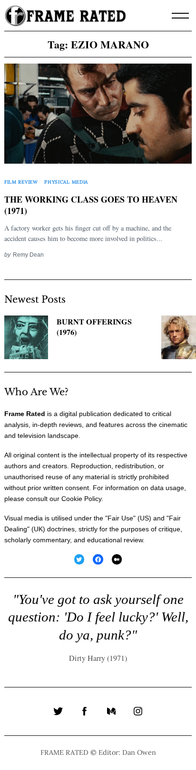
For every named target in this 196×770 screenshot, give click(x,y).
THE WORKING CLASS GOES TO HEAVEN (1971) (90, 205)
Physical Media (66, 182)
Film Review (21, 182)
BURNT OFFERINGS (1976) (94, 327)
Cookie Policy (81, 498)
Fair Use (120, 518)
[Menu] (180, 15)
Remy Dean (28, 254)
